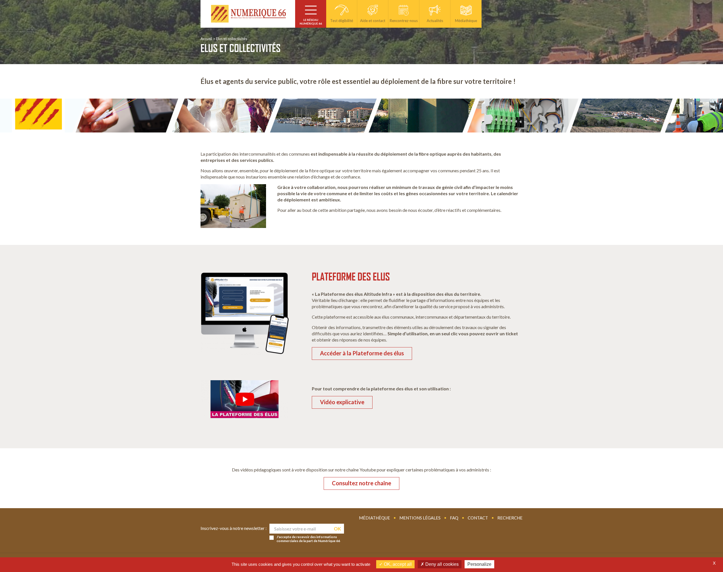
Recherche (509, 517)
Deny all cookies (441, 564)
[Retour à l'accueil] (248, 14)
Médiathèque (374, 517)
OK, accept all (397, 564)
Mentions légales (420, 517)
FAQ (454, 517)
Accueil (206, 38)
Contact (478, 517)
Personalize (479, 564)
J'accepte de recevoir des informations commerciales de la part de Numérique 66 (308, 539)
